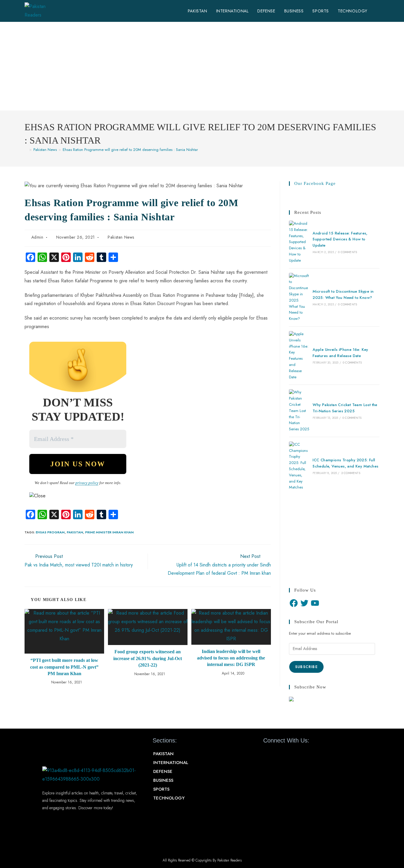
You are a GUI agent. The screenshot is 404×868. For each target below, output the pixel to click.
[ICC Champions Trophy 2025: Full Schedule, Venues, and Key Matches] (299, 466)
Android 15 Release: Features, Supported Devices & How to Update (340, 239)
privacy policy (86, 483)
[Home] (26, 149)
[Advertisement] (202, 66)
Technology (169, 798)
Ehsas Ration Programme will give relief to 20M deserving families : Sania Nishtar (130, 149)
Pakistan (75, 532)
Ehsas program (50, 532)
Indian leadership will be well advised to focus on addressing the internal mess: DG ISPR (231, 658)
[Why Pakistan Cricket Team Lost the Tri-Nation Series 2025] (299, 410)
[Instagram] (322, 756)
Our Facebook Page (315, 183)
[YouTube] (315, 603)
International (170, 762)
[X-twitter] (287, 756)
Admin (37, 237)
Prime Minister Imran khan (109, 532)
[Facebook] (293, 603)
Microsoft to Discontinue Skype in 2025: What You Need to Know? (343, 294)
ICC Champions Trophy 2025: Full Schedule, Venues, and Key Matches (345, 463)
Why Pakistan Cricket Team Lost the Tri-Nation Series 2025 (345, 408)
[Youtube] (305, 756)
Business (163, 780)
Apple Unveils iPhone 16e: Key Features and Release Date (340, 353)
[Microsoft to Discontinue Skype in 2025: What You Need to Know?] (299, 297)
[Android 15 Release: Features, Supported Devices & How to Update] (299, 242)
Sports (161, 789)
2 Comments (350, 473)
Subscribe (306, 667)
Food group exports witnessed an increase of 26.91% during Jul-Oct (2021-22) (147, 658)
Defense (162, 771)
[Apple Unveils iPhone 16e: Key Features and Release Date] (299, 355)
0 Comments (347, 252)
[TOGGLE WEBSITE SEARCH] (378, 11)
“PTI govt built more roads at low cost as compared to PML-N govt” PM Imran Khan (64, 667)
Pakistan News (121, 237)
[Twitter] (304, 603)
